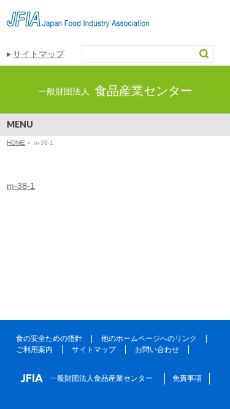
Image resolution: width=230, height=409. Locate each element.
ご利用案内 (34, 349)
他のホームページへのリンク (149, 338)
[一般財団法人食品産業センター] (78, 14)
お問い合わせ (157, 349)
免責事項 (187, 378)
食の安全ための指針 (49, 338)
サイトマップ (38, 54)
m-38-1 (21, 186)
